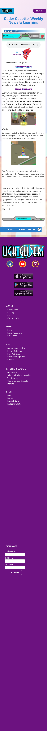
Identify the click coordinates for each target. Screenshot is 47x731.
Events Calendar (14, 351)
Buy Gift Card (13, 401)
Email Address (11, 551)
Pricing (10, 312)
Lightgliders (12, 310)
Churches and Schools (17, 381)
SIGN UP (39, 11)
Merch (10, 395)
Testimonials (13, 378)
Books (10, 398)
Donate (10, 384)
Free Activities (13, 354)
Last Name (9, 564)
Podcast (11, 360)
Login (9, 330)
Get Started (12, 372)
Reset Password (14, 333)
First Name (9, 558)
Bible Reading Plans (16, 357)
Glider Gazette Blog (16, 348)
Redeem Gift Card (15, 404)
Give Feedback (14, 336)
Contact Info (13, 318)
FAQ (9, 315)
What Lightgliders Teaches (19, 375)
